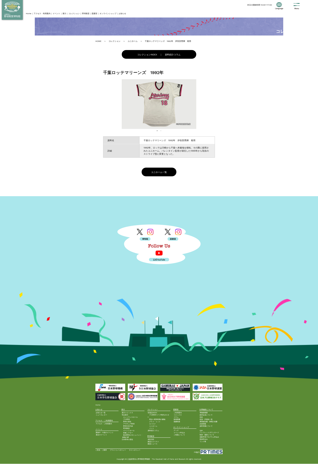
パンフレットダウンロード (209, 432)
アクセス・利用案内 (42, 13)
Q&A (201, 430)
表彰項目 (151, 439)
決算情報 (203, 424)
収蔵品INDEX (152, 413)
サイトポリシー (134, 450)
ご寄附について (179, 435)
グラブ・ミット (154, 422)
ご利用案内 (178, 413)
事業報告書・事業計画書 (208, 422)
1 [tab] (157, 131)
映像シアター (128, 433)
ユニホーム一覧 (159, 172)
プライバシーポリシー (118, 450)
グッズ (176, 430)
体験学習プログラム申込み (209, 437)
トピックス (178, 415)
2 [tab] (161, 131)
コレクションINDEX (147, 54)
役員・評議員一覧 (206, 419)
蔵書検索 (177, 422)
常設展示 (125, 415)
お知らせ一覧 (100, 413)
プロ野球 (126, 419)
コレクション (74, 13)
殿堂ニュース (152, 444)
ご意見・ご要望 (101, 450)
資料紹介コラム (172, 54)
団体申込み (204, 439)
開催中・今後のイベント (105, 432)
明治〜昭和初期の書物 (157, 419)
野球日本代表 (128, 426)
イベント (56, 13)
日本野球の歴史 (127, 439)
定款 (201, 417)
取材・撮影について (207, 435)
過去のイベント (101, 435)
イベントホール (129, 430)
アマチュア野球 (129, 424)
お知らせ (122, 13)
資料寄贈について (206, 426)
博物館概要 (204, 413)
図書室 (94, 13)
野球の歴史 (127, 422)
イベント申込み (179, 433)
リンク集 (203, 441)
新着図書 (177, 419)
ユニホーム (153, 426)
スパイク (152, 424)
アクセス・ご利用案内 (104, 424)
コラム (176, 417)
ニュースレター (101, 415)
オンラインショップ (108, 13)
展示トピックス (127, 413)
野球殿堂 (85, 13)
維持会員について (206, 415)
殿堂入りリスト (153, 442)
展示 (64, 13)
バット (151, 428)
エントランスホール (130, 417)
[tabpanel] (159, 104)
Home (28, 13)
